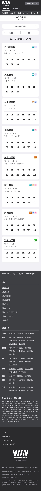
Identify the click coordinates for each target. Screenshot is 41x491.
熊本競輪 (30, 390)
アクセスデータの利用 (8, 444)
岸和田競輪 (22, 372)
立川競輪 (22, 344)
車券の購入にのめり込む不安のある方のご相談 (15, 474)
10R (23, 119)
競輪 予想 (5, 304)
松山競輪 (12, 383)
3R (18, 59)
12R (34, 119)
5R (29, 59)
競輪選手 (5, 320)
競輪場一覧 (5, 292)
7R (7, 64)
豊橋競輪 (12, 361)
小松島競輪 (21, 380)
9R (18, 64)
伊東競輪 (30, 351)
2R (12, 59)
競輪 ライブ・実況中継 (9, 312)
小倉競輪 (12, 387)
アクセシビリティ (7, 440)
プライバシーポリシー (31, 468)
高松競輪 (8, 185)
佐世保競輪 (9, 102)
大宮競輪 (22, 341)
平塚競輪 (8, 130)
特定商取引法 (20, 468)
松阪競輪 (28, 361)
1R (7, 59)
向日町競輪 (29, 369)
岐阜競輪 (22, 358)
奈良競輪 (20, 369)
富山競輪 (20, 361)
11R (28, 119)
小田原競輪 (21, 351)
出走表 (12, 13)
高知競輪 (30, 380)
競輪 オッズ (6, 308)
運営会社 (4, 468)
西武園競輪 (9, 47)
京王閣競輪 (13, 344)
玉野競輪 (12, 376)
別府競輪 (22, 390)
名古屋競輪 (9, 157)
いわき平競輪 (29, 333)
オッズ (25, 13)
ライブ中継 (34, 13)
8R (12, 64)
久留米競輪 (21, 387)
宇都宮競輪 (13, 341)
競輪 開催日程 (6, 296)
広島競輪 (20, 376)
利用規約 (11, 468)
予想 (19, 13)
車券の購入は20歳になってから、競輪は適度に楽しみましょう (20, 471)
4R (23, 59)
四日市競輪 (13, 365)
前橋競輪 (20, 337)
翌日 (30, 33)
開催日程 (5, 13)
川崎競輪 (28, 348)
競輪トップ (5, 288)
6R (34, 59)
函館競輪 (12, 333)
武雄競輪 (30, 387)
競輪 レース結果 (7, 316)
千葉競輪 (20, 348)
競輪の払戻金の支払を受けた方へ (11, 477)
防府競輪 (28, 376)
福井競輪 (12, 369)
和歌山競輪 (9, 240)
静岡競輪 (8, 213)
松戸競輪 (12, 348)
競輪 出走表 (6, 300)
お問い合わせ (6, 436)
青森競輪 (20, 333)
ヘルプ (4, 433)
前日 (11, 33)
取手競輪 (28, 337)
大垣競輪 (8, 74)
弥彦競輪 (12, 337)
